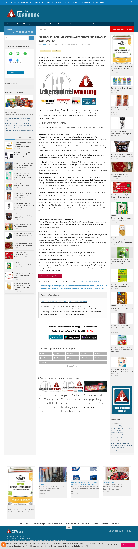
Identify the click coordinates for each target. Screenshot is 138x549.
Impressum (87, 24)
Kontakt (79, 24)
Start (6, 2)
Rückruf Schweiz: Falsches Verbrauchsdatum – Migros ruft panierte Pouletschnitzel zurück (121, 240)
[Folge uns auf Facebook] (20, 32)
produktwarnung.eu (117, 423)
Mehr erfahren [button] (85, 546)
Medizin (49, 2)
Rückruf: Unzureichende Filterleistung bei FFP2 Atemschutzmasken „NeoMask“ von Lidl (85, 489)
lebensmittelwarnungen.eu (119, 441)
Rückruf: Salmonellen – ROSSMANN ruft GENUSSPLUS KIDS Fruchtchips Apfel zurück (121, 350)
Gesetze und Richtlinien (57, 24)
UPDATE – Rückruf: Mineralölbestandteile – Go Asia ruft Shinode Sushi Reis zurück (23, 265)
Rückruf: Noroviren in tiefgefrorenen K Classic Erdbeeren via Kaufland (21, 254)
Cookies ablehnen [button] (114, 545)
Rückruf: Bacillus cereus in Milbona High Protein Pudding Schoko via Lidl (23, 216)
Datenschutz (97, 24)
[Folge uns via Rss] (26, 32)
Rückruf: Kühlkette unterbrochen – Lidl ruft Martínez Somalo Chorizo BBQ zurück (23, 195)
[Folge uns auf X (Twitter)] (23, 32)
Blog (40, 29)
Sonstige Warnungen (90, 482)
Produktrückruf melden (40, 24)
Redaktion (44, 45)
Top (45, 29)
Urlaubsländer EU (87, 2)
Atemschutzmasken (77, 482)
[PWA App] (14, 32)
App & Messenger (25, 24)
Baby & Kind (14, 2)
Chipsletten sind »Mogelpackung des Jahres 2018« (93, 399)
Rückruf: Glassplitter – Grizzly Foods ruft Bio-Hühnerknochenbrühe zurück (22, 145)
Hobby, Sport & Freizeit (71, 2)
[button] (45, 353)
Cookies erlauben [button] (128, 545)
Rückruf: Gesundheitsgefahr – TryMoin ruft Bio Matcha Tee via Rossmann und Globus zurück (120, 262)
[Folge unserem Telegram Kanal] (32, 32)
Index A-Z (15, 24)
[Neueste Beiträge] (10, 138)
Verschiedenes (75, 484)
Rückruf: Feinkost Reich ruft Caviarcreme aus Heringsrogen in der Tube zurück (24, 205)
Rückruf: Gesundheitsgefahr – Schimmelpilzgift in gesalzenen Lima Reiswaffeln (122, 371)
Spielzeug (41, 484)
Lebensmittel (39, 2)
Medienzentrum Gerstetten (25, 538)
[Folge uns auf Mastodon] (17, 32)
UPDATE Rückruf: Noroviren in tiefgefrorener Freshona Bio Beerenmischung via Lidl (113, 487)
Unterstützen (70, 24)
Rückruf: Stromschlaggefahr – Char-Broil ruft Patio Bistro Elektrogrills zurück (23, 155)
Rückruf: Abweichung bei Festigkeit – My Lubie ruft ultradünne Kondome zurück (22, 175)
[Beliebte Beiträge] (20, 138)
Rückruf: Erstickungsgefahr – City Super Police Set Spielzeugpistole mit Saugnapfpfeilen (24, 165)
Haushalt (58, 2)
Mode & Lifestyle (26, 2)
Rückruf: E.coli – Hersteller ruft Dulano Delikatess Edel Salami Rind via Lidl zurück (121, 328)
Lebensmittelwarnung (45, 51)
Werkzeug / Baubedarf (87, 484)
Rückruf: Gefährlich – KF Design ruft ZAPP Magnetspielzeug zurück (23, 275)
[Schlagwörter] (29, 138)
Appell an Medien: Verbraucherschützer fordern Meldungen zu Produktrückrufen (71, 403)
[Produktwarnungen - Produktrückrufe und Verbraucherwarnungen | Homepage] (23, 13)
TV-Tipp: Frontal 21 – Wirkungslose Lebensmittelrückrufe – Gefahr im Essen (48, 403)
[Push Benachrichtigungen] (3, 544)
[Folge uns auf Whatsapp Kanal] (29, 32)
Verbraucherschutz (56, 51)
